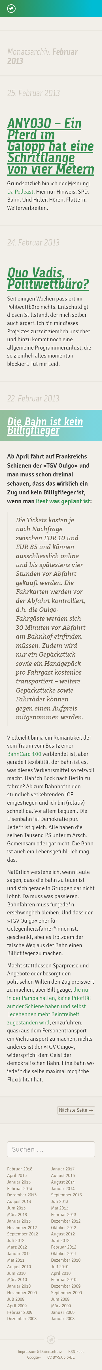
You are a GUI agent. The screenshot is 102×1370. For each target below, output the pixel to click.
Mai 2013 (59, 1208)
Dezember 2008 (22, 1318)
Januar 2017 (63, 1169)
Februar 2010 (63, 1279)
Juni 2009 (60, 1299)
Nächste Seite (76, 1110)
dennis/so (28, 6)
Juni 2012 (60, 1240)
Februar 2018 (19, 1169)
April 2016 (17, 1175)
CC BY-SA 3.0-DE (61, 1357)
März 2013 (17, 1214)
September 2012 (22, 1234)
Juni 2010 (16, 1273)
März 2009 (61, 1305)
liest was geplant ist (63, 501)
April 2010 (61, 1273)
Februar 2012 (63, 1247)
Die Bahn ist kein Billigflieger (45, 427)
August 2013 (19, 1201)
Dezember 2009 (65, 1286)
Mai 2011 (15, 1260)
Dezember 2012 (65, 1221)
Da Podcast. (21, 191)
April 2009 (17, 1305)
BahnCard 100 (24, 754)
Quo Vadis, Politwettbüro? (48, 279)
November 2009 (22, 1292)
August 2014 (63, 1182)
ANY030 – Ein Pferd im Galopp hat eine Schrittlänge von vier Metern (50, 147)
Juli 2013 (59, 1201)
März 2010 (17, 1279)
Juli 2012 (15, 1240)
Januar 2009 (63, 1312)
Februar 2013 (63, 1214)
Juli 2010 (59, 1266)
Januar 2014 (63, 1188)
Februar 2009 (19, 1312)
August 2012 (63, 1234)
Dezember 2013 (22, 1195)
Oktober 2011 (63, 1253)
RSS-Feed (76, 1351)
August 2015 (63, 1175)
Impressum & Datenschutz (40, 1351)
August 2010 (19, 1266)
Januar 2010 (19, 1286)
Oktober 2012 (63, 1227)
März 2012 (17, 1247)
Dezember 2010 (65, 1260)
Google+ (34, 1357)
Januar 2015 (19, 1182)
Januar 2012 (19, 1253)
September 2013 (66, 1195)
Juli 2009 (15, 1299)
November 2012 (22, 1227)
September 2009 (66, 1292)
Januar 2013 (19, 1221)
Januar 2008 (63, 1318)
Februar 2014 (19, 1188)
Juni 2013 (16, 1208)
